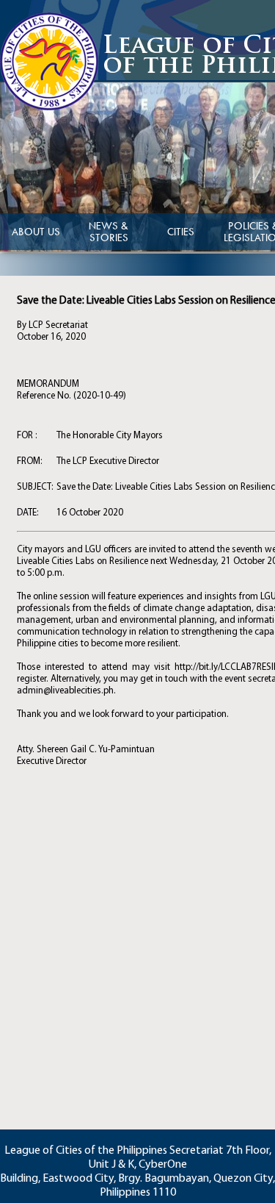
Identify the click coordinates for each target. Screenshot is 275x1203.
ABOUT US (36, 232)
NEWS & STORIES (108, 231)
